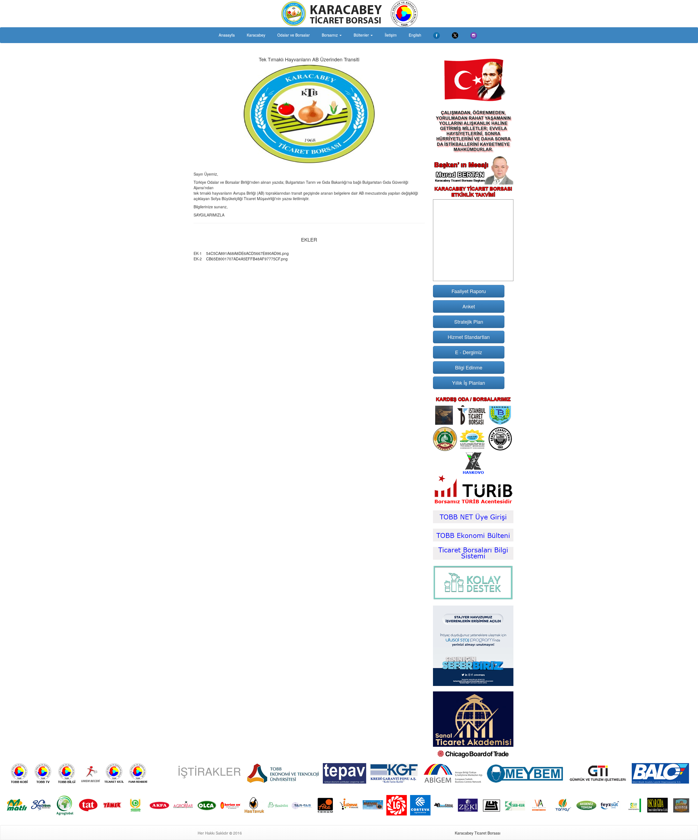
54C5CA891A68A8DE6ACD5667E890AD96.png (247, 253)
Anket (468, 306)
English (415, 35)
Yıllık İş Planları (468, 382)
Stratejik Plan (468, 321)
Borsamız (330, 35)
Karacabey (256, 35)
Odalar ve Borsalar (293, 35)
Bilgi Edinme (468, 367)
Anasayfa (227, 35)
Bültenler (362, 35)
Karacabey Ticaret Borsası (477, 833)
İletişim (391, 35)
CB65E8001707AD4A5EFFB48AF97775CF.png (247, 258)
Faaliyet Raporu (469, 290)
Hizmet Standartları (469, 336)
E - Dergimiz (468, 352)
